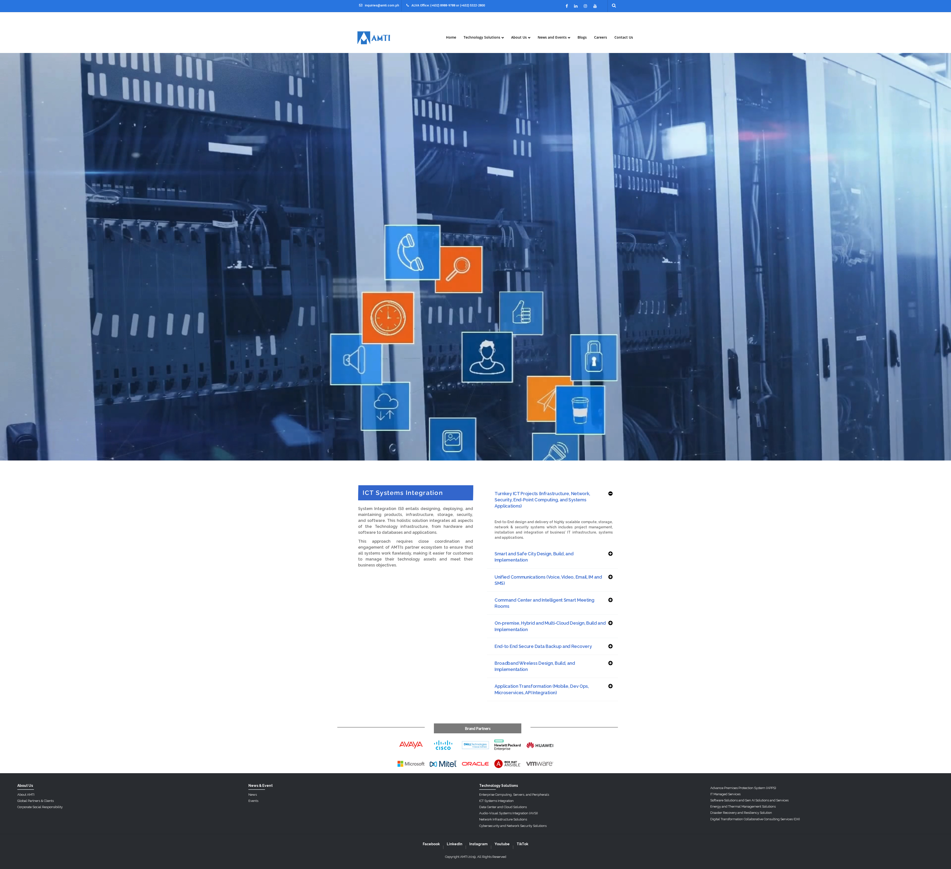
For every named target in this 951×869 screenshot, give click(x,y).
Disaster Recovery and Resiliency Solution (741, 813)
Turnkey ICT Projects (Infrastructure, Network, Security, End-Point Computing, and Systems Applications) (542, 500)
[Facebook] (567, 6)
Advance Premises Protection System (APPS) (743, 788)
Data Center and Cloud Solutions (503, 807)
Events (253, 801)
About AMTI (25, 794)
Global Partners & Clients (35, 801)
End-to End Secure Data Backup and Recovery (543, 646)
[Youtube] (595, 6)
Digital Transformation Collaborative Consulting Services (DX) (755, 819)
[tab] (552, 499)
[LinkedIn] (576, 6)
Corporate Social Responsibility (40, 807)
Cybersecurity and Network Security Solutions (513, 826)
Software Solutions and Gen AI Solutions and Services (749, 800)
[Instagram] (585, 6)
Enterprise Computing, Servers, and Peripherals (514, 794)
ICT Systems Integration (496, 801)
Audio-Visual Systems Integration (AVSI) (508, 813)
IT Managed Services (725, 794)
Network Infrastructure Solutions (503, 819)
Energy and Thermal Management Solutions (743, 806)
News (252, 794)
